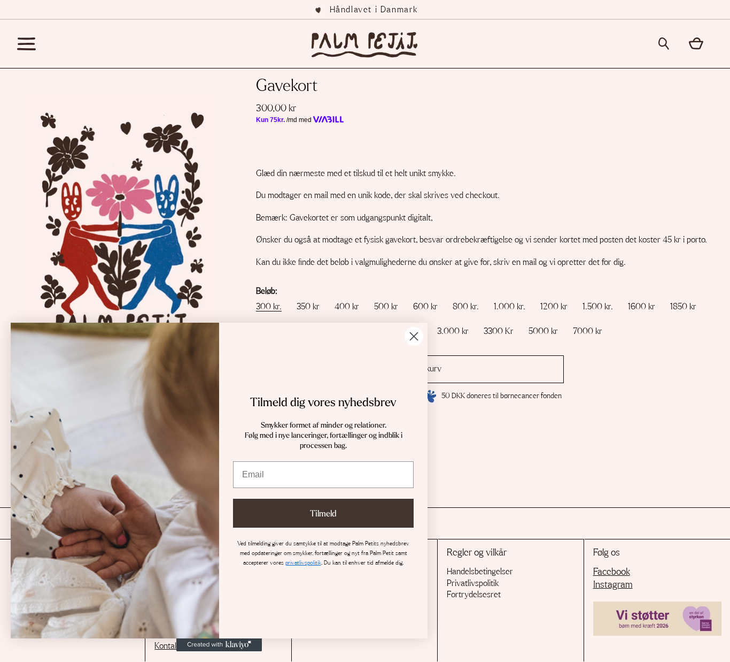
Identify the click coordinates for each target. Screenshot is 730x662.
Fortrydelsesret (474, 594)
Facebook (611, 572)
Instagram (613, 585)
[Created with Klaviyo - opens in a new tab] (219, 644)
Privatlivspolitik (473, 583)
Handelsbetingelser (480, 571)
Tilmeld (323, 513)
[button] (667, 43)
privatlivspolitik (303, 563)
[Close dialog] (414, 336)
